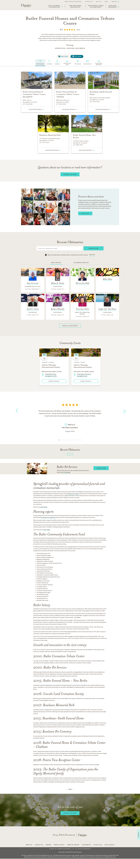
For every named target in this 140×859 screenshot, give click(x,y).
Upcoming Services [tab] (81, 262)
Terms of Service (73, 844)
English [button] (114, 1)
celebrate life (43, 507)
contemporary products (72, 493)
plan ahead (47, 529)
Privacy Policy (59, 844)
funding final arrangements (48, 517)
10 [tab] (81, 440)
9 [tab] (78, 440)
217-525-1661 (44, 142)
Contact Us (39, 844)
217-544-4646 (28, 104)
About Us (29, 844)
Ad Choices (110, 844)
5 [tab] (69, 440)
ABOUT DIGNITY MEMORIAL (73, 1)
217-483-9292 (61, 104)
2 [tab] (61, 440)
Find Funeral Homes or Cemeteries (95, 6)
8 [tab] (76, 440)
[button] (114, 1)
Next (123, 410)
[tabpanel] (70, 420)
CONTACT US (89, 1)
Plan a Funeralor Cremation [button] (54, 6)
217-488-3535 (78, 145)
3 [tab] (64, 440)
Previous (16, 413)
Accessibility (86, 844)
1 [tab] (59, 440)
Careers (48, 844)
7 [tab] (74, 440)
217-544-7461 (94, 101)
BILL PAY (98, 1)
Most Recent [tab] (56, 262)
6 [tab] (71, 440)
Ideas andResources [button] (112, 6)
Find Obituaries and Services (75, 6)
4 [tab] (66, 440)
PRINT (106, 1)
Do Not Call (98, 844)
